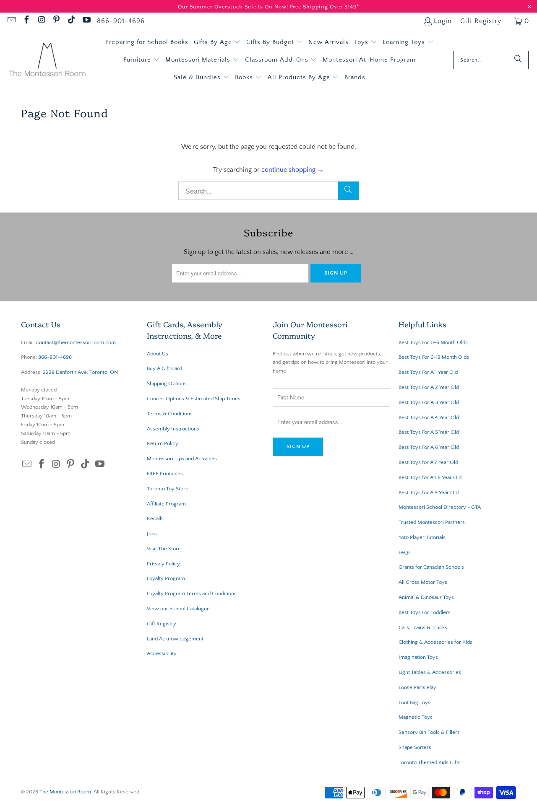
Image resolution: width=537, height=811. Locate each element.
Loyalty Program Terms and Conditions (192, 593)
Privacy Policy (163, 564)
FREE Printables (165, 474)
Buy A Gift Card (164, 368)
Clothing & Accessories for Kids (435, 642)
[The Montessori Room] (47, 60)
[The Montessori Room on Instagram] (41, 21)
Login (443, 21)
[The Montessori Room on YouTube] (86, 21)
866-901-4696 (121, 21)
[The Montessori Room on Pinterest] (56, 21)
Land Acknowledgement (175, 639)
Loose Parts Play (417, 687)
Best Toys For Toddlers (425, 612)
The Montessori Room (65, 792)
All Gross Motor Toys (423, 582)
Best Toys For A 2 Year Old (429, 387)
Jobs (152, 533)
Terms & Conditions (170, 414)
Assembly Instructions (173, 429)
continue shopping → (292, 170)
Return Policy (162, 443)
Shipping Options (167, 383)
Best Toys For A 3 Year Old (429, 402)
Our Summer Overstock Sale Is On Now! (234, 6)
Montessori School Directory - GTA (440, 507)
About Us (157, 354)
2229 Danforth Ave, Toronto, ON (80, 372)
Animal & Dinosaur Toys (426, 597)
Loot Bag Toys (414, 702)
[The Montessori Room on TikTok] (71, 21)
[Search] (518, 60)
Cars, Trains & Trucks (423, 627)
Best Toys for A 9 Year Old (429, 492)
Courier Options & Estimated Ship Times (193, 399)
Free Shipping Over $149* (324, 6)
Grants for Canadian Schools (431, 567)
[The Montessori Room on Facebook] (26, 21)
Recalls (155, 518)
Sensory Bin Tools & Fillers (429, 732)
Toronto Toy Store (167, 489)
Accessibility (162, 653)
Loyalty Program (166, 578)
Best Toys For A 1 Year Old (428, 372)
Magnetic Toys (416, 717)
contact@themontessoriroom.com (76, 342)
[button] (217, 42)
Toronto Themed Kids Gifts (430, 762)
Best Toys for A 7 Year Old (428, 462)
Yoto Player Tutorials (422, 537)
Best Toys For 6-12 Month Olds (434, 357)
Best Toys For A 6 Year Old (429, 447)
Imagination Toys (418, 657)
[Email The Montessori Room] (11, 21)
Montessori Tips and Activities (182, 458)
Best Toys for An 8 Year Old (430, 477)
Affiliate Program (166, 504)
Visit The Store (164, 549)
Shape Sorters (415, 747)
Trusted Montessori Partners (432, 522)
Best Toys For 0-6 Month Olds (433, 342)
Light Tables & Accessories (430, 672)
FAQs (405, 552)
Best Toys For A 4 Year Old (429, 417)
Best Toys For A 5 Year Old (429, 432)
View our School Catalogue (178, 608)
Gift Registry (480, 21)
